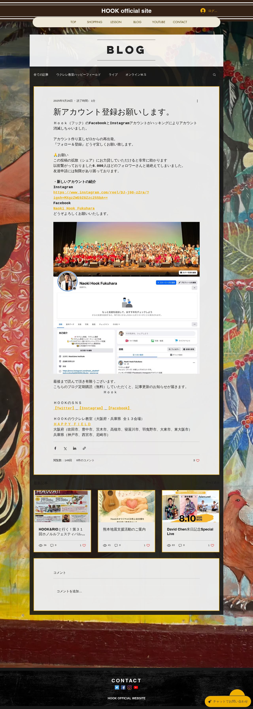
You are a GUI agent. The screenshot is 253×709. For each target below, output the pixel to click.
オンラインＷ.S (136, 74)
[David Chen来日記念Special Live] (190, 506)
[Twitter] (117, 687)
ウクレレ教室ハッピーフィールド (78, 74)
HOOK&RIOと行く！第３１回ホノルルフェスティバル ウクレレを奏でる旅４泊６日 (62, 531)
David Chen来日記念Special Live (190, 531)
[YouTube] (136, 687)
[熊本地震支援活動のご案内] (126, 506)
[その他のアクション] (197, 101)
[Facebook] (123, 687)
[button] (214, 74)
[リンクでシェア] (84, 448)
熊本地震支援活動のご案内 (124, 529)
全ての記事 (41, 74)
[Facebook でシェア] (55, 448)
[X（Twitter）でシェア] (65, 448)
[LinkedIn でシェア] (74, 448)
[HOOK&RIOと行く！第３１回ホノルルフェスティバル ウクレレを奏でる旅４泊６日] (62, 506)
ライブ (113, 74)
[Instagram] (129, 687)
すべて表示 (212, 482)
